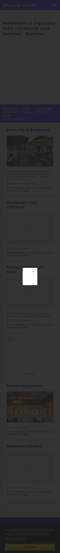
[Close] (33, 271)
